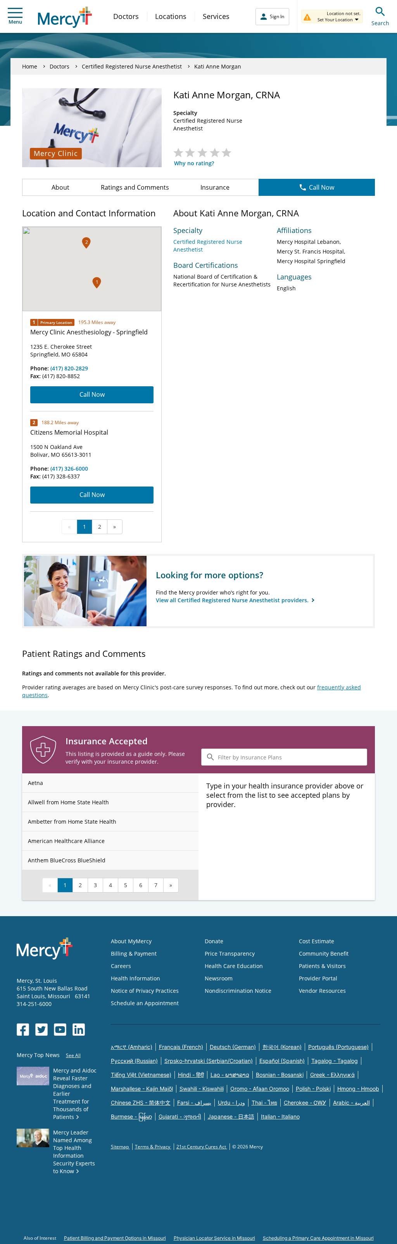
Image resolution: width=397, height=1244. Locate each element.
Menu (15, 21)
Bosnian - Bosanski (280, 1074)
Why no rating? (194, 163)
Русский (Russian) (134, 1060)
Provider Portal (318, 978)
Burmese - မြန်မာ (131, 1116)
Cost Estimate (316, 941)
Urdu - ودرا (231, 1102)
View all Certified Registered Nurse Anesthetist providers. (233, 600)
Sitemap (120, 1146)
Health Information (135, 978)
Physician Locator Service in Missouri (214, 1238)
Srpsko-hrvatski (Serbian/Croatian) (208, 1060)
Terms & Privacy (153, 1146)
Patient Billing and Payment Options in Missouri (115, 1238)
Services (216, 16)
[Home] (65, 17)
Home (29, 66)
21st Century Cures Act (201, 1146)
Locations (170, 16)
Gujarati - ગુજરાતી (180, 1116)
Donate (214, 941)
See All (73, 1055)
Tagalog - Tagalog (334, 1060)
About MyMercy (131, 941)
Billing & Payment (134, 953)
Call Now (321, 187)
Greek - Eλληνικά (332, 1074)
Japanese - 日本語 (231, 1116)
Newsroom (219, 978)
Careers (121, 966)
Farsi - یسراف (194, 1102)
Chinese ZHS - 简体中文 (141, 1102)
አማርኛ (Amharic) (131, 1047)
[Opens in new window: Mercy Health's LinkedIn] (78, 1029)
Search (380, 23)
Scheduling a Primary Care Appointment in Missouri (318, 1238)
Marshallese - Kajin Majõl (142, 1088)
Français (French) (181, 1047)
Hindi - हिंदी (191, 1074)
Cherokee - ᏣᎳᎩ (305, 1102)
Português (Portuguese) (338, 1047)
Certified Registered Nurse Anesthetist (132, 66)
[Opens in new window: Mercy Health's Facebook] (23, 1029)
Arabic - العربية (351, 1102)
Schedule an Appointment (145, 1003)
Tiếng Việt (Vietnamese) (141, 1074)
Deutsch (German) (233, 1047)
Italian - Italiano (280, 1116)
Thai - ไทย (264, 1102)
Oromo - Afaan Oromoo (259, 1088)
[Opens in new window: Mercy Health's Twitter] (41, 1029)
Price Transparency (230, 953)
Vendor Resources (322, 990)
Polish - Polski (313, 1088)
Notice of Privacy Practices (145, 990)
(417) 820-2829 (69, 368)
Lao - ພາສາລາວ (230, 1074)
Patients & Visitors (322, 966)
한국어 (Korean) (282, 1047)
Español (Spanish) (282, 1060)
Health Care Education (234, 966)
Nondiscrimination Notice (238, 990)
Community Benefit (324, 953)
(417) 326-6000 (69, 468)
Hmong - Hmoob (358, 1088)
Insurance (215, 187)
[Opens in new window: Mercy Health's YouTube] (60, 1029)
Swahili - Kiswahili (202, 1088)
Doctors (126, 16)
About (60, 187)
